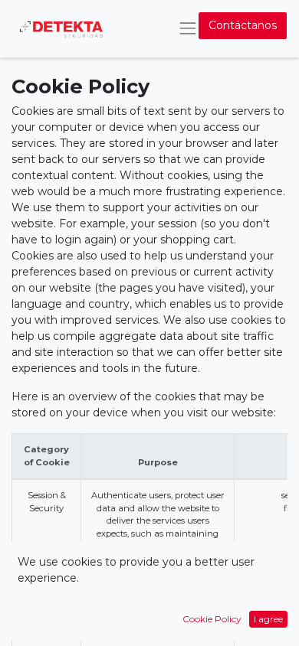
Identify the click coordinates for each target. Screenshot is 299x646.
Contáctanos (243, 25)
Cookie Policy (212, 619)
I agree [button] (268, 619)
